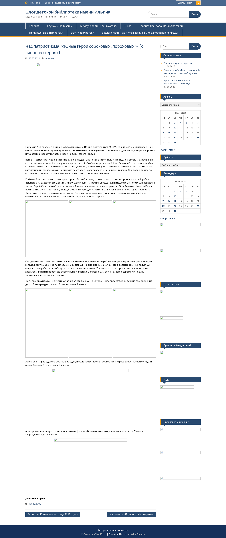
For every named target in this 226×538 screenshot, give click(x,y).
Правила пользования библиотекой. (161, 26)
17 (175, 132)
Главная (34, 26)
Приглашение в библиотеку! (46, 32)
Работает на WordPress (93, 534)
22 (163, 137)
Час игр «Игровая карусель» (179, 63)
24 (175, 137)
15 (163, 132)
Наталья (49, 58)
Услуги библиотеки (82, 32)
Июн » (172, 149)
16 (169, 132)
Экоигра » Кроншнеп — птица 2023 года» (53, 514)
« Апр (163, 149)
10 (175, 127)
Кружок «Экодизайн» (59, 26)
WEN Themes (138, 534)
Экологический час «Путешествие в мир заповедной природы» (140, 32)
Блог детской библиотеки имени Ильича (67, 12)
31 (175, 142)
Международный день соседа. (98, 26)
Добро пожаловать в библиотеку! (63, 2)
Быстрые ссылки (186, 2)
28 (198, 137)
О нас (128, 26)
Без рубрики (35, 503)
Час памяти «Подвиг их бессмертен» (131, 514)
